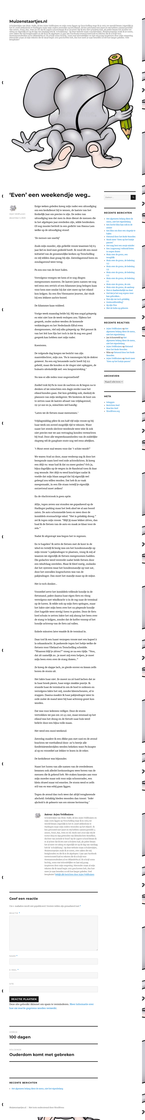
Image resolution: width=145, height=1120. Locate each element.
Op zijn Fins (111, 305)
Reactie (14, 913)
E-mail (14, 970)
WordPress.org (113, 411)
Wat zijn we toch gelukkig (117, 299)
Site (11, 984)
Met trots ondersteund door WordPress (46, 1107)
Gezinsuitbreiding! (114, 302)
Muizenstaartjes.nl (28, 21)
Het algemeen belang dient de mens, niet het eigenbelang (37, 1088)
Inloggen (110, 402)
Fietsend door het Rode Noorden (121, 236)
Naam (13, 956)
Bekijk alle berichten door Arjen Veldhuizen (74, 874)
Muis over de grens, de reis (118, 284)
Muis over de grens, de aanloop (120, 287)
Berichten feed (113, 405)
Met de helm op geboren (117, 308)
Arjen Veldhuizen (17, 214)
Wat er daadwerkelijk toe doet (119, 290)
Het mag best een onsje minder (120, 245)
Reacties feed (112, 408)
